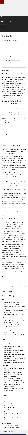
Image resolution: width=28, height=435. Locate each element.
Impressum (6, 11)
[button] (3, 30)
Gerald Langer (9, 291)
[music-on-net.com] (6, 17)
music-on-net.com (6, 21)
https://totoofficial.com (14, 60)
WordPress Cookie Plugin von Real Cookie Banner (13, 434)
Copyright (6, 5)
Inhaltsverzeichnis (7, 66)
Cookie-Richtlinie (7, 9)
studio (9, 423)
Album (15, 40)
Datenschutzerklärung (9, 7)
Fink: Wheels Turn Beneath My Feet (12, 425)
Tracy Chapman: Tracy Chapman (11, 427)
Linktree (5, 13)
